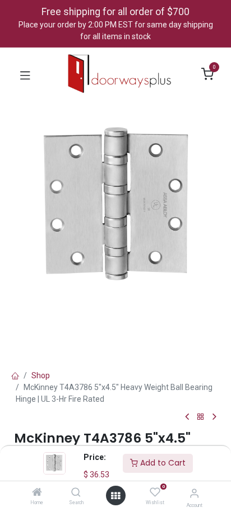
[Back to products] (200, 417)
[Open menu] (115, 495)
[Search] (76, 492)
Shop (40, 375)
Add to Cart (162, 462)
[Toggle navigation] (25, 74)
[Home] (37, 492)
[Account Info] (194, 493)
